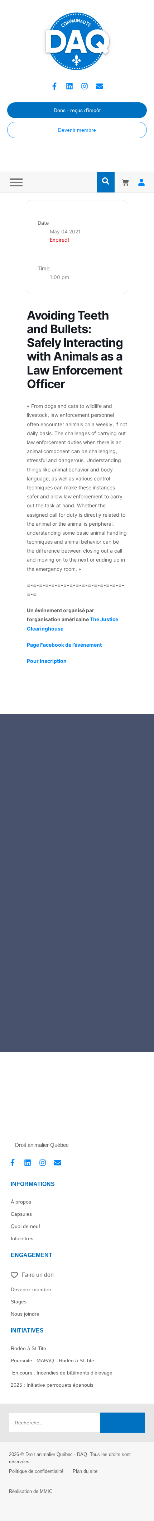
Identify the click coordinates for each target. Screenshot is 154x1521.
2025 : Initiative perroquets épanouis (52, 1385)
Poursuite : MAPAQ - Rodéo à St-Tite (52, 1360)
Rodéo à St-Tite (28, 1348)
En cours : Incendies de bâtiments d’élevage (61, 1373)
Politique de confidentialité (36, 1471)
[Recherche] (122, 1423)
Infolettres (22, 1238)
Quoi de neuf (25, 1226)
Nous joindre (25, 1314)
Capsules (21, 1214)
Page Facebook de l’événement (64, 645)
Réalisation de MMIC (30, 1491)
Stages (19, 1301)
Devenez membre (31, 1289)
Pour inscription (47, 661)
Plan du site (85, 1471)
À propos (21, 1202)
